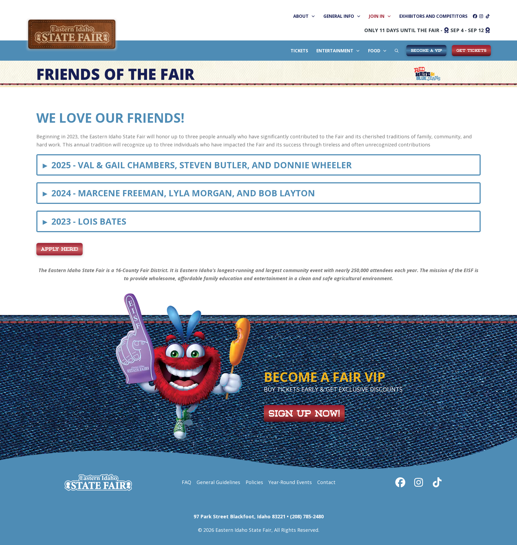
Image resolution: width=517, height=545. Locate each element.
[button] (396, 50)
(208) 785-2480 (307, 516)
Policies (254, 482)
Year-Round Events (290, 482)
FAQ (186, 482)
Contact (326, 482)
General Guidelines (218, 482)
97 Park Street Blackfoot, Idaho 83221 (239, 516)
